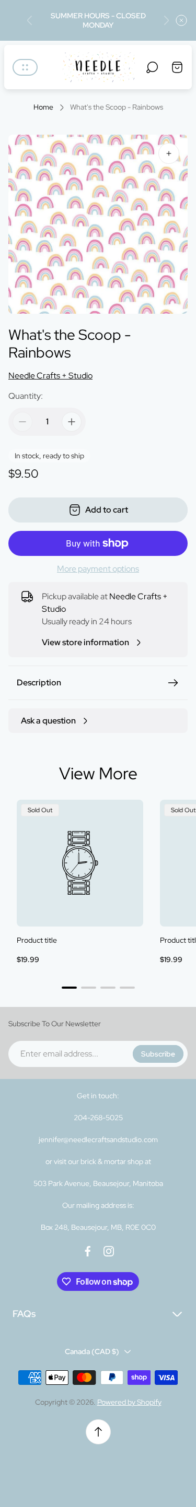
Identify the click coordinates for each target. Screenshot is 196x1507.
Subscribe (158, 1054)
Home (43, 107)
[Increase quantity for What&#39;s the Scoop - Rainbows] (72, 422)
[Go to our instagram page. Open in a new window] (108, 1251)
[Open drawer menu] (25, 67)
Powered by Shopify (129, 1402)
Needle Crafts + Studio (50, 375)
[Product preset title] (80, 863)
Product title (37, 940)
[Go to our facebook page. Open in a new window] (88, 1251)
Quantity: (25, 395)
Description (39, 682)
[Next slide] (166, 20)
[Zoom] (168, 153)
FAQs (24, 1314)
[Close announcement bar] (181, 20)
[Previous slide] (30, 20)
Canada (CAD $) (92, 1351)
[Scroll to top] (98, 1431)
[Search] (152, 67)
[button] (69, 988)
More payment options (98, 569)
